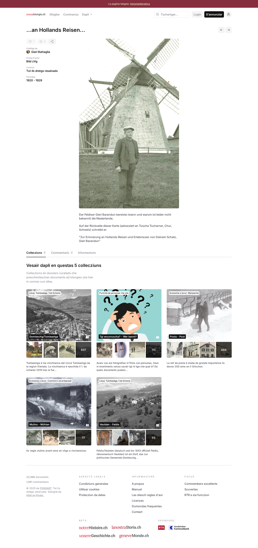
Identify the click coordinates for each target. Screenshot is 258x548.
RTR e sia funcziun (196, 495)
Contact (137, 512)
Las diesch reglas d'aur (147, 495)
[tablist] (129, 252)
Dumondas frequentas (147, 506)
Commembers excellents (200, 483)
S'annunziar (214, 14)
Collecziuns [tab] (35, 252)
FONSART (46, 488)
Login (197, 14)
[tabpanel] (129, 360)
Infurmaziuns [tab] (87, 252)
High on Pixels (35, 495)
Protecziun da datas (92, 495)
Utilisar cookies (89, 489)
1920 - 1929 (34, 80)
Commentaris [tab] (61, 252)
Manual (137, 489)
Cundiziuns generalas (93, 483)
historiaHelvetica (140, 3)
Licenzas (138, 500)
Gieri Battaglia (40, 52)
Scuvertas (191, 489)
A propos (138, 483)
